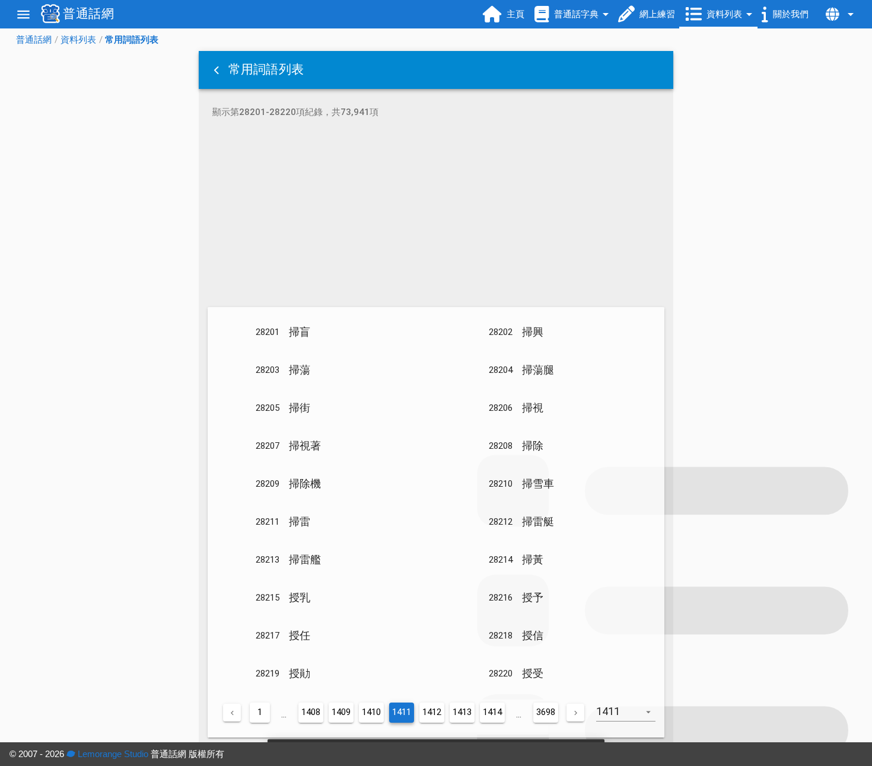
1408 (310, 712)
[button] (217, 70)
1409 (341, 712)
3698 (545, 712)
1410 (371, 712)
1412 (431, 712)
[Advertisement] (436, 215)
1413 (462, 712)
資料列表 (78, 39)
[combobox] (630, 717)
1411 (401, 712)
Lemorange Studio (111, 754)
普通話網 (34, 39)
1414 (492, 712)
